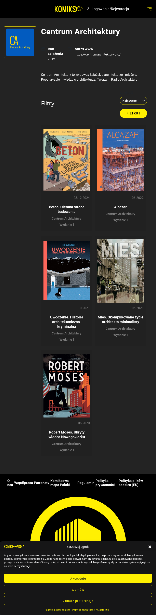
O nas (10, 483)
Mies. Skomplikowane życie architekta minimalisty (120, 319)
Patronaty (41, 483)
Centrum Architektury (66, 218)
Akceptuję (78, 578)
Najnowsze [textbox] (129, 100)
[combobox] (132, 101)
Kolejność (126, 92)
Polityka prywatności (105, 483)
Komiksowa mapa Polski (60, 483)
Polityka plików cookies (57, 610)
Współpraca (23, 483)
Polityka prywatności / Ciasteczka (90, 610)
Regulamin (85, 483)
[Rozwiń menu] (149, 9)
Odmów (78, 589)
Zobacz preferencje (78, 601)
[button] (150, 547)
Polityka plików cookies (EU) (131, 483)
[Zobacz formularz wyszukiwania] (137, 9)
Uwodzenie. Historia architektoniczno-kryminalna (66, 322)
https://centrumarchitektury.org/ (98, 54)
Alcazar (120, 207)
